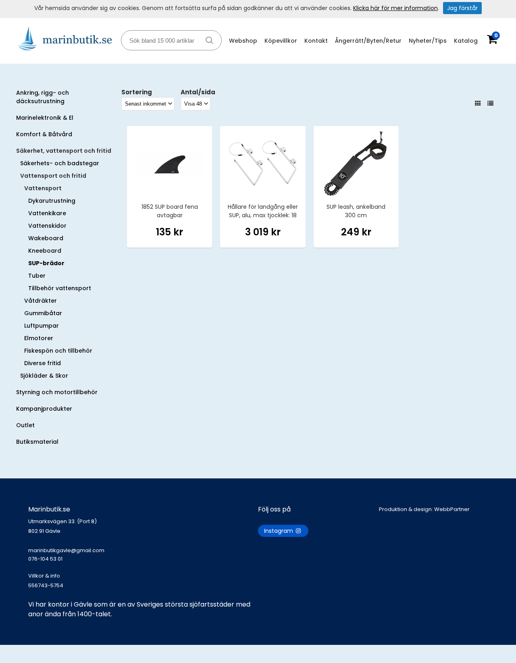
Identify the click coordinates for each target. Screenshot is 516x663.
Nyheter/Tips (428, 41)
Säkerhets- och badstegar (59, 163)
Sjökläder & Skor (44, 376)
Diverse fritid (42, 363)
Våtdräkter (40, 301)
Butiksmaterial (37, 442)
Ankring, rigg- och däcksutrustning (42, 97)
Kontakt (316, 41)
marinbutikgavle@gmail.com (66, 555)
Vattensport (43, 188)
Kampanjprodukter (44, 409)
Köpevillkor (280, 41)
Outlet (25, 425)
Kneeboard (44, 251)
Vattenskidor (47, 226)
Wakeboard (45, 238)
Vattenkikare (47, 213)
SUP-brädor (46, 263)
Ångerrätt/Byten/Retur (368, 41)
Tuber (37, 276)
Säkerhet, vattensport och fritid (63, 151)
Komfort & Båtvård (44, 134)
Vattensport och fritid (53, 176)
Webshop (243, 41)
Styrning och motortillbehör (57, 392)
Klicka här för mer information (395, 8)
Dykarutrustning (51, 201)
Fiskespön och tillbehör (58, 351)
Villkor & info (44, 576)
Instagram (279, 531)
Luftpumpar (41, 326)
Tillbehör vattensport (59, 288)
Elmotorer (38, 338)
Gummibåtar (43, 313)
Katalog (466, 41)
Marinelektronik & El (44, 118)
